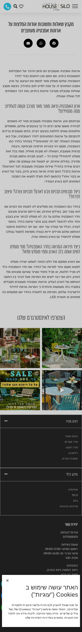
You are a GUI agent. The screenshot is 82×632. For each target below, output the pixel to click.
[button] (7, 580)
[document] (41, 316)
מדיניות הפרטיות (41, 617)
